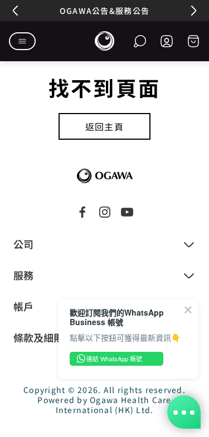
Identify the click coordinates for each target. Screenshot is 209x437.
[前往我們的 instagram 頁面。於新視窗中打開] (104, 212)
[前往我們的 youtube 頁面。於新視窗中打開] (127, 212)
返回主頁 (104, 126)
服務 (23, 275)
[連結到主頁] (105, 176)
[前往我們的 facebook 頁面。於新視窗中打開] (82, 212)
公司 (23, 244)
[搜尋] (140, 41)
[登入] (166, 41)
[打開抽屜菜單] (22, 41)
